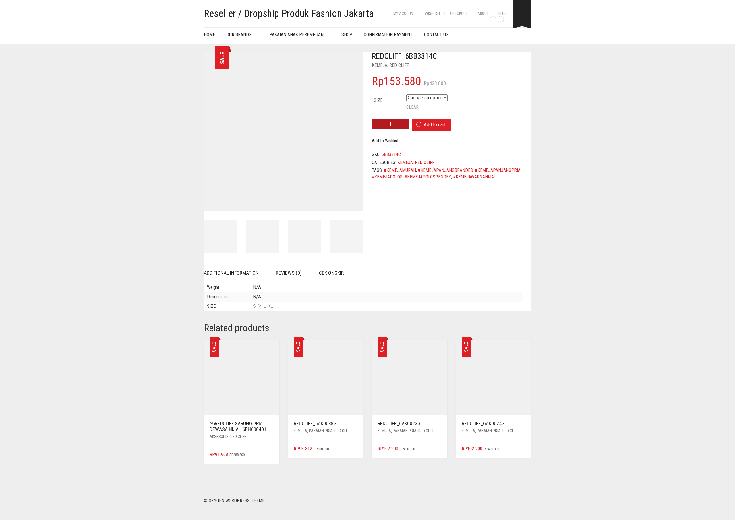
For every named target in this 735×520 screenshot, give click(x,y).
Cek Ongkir (331, 273)
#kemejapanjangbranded (445, 170)
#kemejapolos (387, 177)
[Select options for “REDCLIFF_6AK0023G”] (437, 449)
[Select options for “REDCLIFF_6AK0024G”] (521, 449)
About (483, 13)
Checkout (459, 13)
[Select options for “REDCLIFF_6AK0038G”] (353, 449)
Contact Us (436, 34)
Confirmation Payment (388, 34)
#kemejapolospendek (428, 177)
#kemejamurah (400, 170)
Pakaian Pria (321, 431)
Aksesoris (219, 436)
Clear (412, 107)
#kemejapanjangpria (498, 170)
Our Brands (239, 34)
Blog (502, 13)
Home (209, 34)
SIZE (378, 100)
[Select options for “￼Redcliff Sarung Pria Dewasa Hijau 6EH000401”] (269, 454)
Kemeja (379, 65)
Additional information (231, 273)
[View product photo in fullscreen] (353, 202)
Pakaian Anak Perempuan (296, 34)
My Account (404, 13)
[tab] (235, 273)
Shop (346, 34)
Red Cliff (399, 65)
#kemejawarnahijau (474, 177)
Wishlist (432, 13)
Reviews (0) (289, 273)
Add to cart (435, 124)
